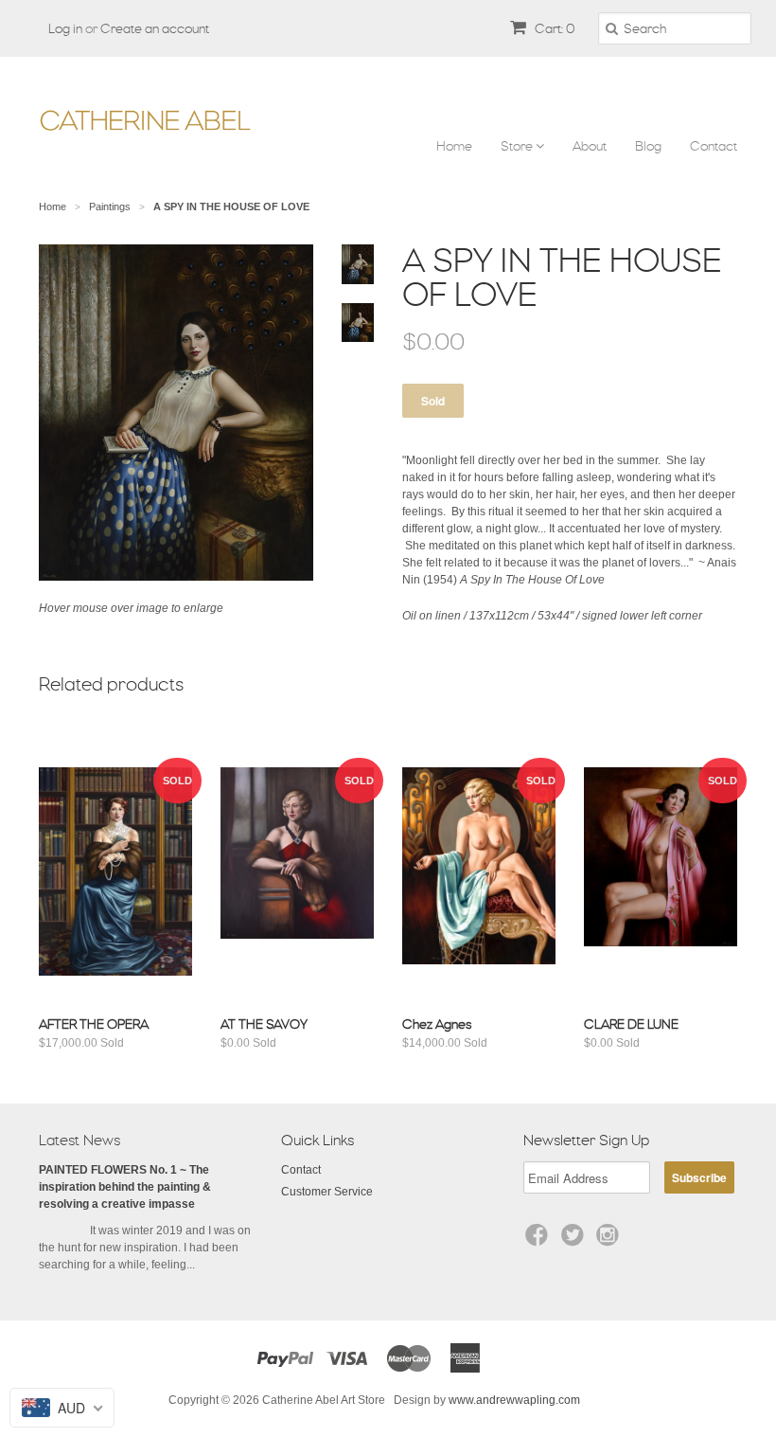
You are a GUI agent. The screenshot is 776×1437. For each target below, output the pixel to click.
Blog (648, 145)
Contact (713, 145)
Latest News (79, 1140)
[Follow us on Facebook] (539, 1241)
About (590, 145)
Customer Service (327, 1191)
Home (454, 145)
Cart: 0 (553, 28)
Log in (65, 28)
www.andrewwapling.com (514, 1400)
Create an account (154, 28)
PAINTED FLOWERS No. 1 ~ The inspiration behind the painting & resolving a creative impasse (125, 1187)
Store (518, 145)
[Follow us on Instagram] (610, 1241)
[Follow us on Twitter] (575, 1241)
